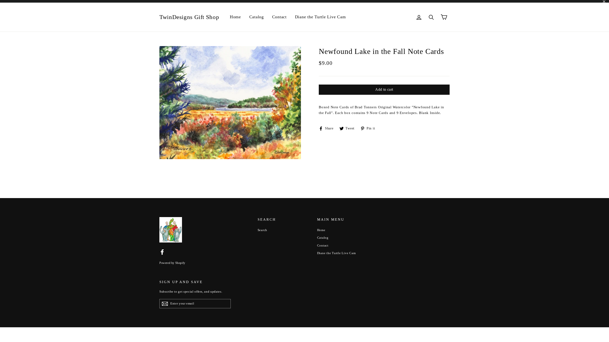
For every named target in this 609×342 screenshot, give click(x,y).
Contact (279, 16)
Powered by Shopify (172, 263)
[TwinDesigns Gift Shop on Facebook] (162, 252)
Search (262, 230)
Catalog (256, 16)
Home (235, 16)
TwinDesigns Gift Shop (189, 17)
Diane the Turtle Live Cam (320, 16)
